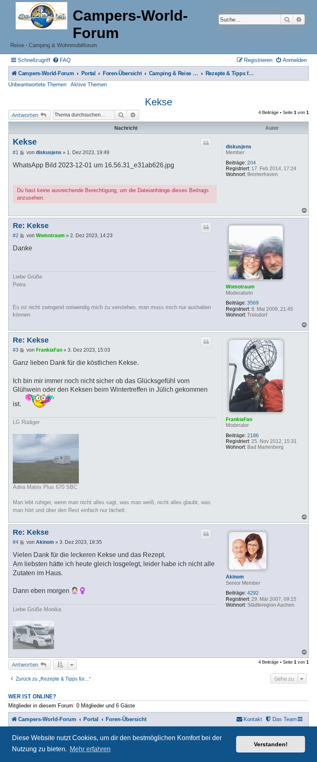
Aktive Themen (89, 84)
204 (251, 163)
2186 (253, 435)
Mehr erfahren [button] (90, 748)
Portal (88, 73)
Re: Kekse (31, 225)
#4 (16, 542)
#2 (16, 235)
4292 (253, 593)
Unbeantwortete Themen (37, 84)
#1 (16, 152)
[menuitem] (61, 60)
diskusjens (238, 147)
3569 (253, 303)
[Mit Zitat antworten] (206, 143)
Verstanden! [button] (271, 744)
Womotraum (240, 287)
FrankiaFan (239, 419)
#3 (16, 350)
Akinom (235, 577)
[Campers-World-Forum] (41, 16)
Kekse (158, 101)
